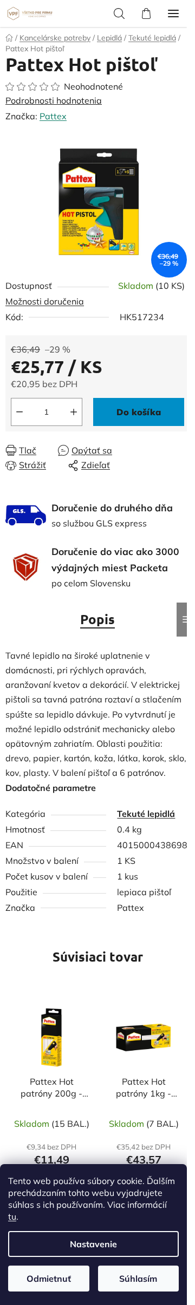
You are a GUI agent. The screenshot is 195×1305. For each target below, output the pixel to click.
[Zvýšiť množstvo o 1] (74, 411)
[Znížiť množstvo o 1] (19, 411)
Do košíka (138, 412)
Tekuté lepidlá (146, 813)
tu (12, 1216)
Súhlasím (138, 1278)
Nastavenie (93, 1244)
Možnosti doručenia (44, 301)
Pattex (53, 116)
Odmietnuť (49, 1278)
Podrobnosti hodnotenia (53, 100)
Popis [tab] (97, 619)
